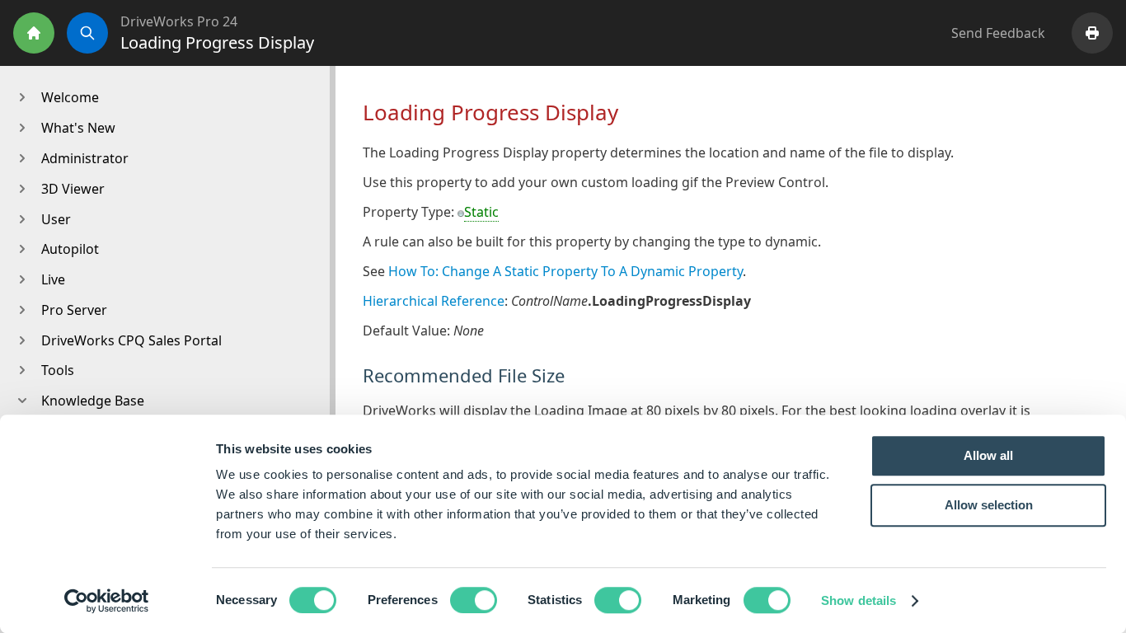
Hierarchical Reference (433, 301)
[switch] (473, 600)
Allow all (988, 455)
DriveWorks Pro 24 (178, 21)
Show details (858, 600)
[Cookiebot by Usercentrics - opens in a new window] (107, 600)
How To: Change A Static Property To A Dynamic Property (565, 271)
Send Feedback (998, 33)
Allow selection (989, 505)
